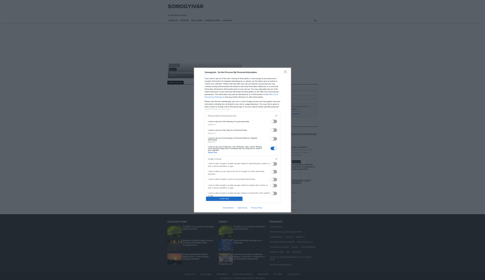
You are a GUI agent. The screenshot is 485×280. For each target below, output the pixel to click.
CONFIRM (224, 199)
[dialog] (242, 140)
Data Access (242, 208)
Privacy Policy (256, 208)
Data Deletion (228, 208)
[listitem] (242, 116)
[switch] (274, 121)
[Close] (286, 72)
